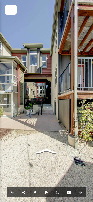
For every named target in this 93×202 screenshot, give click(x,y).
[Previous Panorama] (12, 192)
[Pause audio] (35, 192)
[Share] (23, 192)
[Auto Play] (46, 192)
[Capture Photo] (69, 192)
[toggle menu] (11, 10)
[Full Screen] (58, 192)
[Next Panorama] (80, 192)
